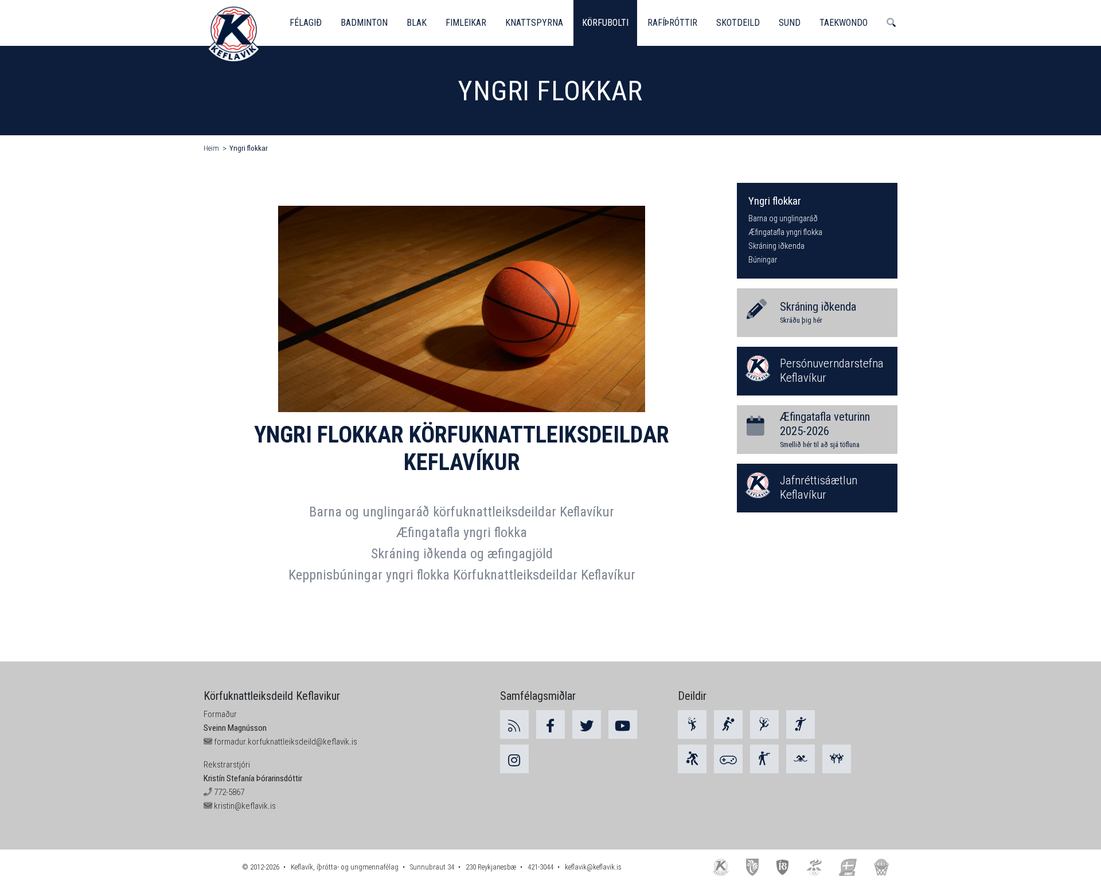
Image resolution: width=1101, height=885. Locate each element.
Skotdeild (738, 22)
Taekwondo (843, 22)
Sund (790, 22)
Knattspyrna (534, 22)
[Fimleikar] (764, 724)
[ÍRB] (782, 867)
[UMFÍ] (847, 867)
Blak (417, 22)
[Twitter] (586, 724)
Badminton (364, 22)
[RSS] (514, 724)
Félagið (306, 22)
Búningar (762, 260)
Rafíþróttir (672, 22)
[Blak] (728, 724)
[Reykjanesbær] (752, 867)
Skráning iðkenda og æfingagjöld (462, 554)
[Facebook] (550, 724)
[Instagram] (514, 759)
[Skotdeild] (764, 759)
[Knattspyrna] (800, 724)
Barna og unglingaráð (783, 219)
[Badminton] (692, 724)
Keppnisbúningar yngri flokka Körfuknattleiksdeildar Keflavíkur (461, 575)
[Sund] (800, 759)
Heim (211, 148)
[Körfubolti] (692, 759)
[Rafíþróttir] (728, 759)
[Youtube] (622, 724)
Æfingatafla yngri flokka (461, 532)
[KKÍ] (881, 867)
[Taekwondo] (836, 759)
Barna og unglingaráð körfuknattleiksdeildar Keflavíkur (461, 512)
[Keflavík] (720, 867)
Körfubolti (605, 22)
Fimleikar (466, 22)
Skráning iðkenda (776, 246)
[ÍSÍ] (814, 867)
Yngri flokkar (248, 148)
